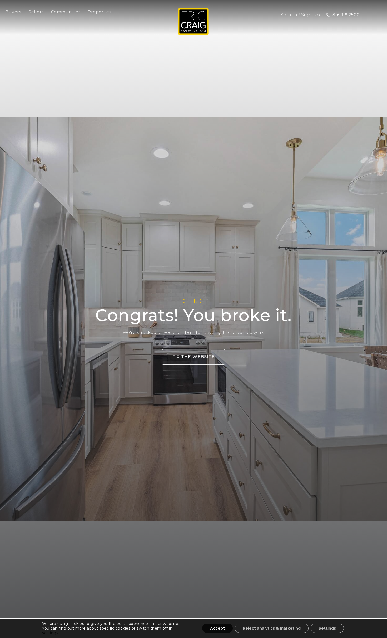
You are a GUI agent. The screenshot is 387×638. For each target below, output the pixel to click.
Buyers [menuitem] (13, 11)
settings (50, 633)
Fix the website (193, 356)
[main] (193, 319)
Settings (327, 628)
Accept (217, 628)
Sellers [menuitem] (36, 11)
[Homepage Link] (193, 21)
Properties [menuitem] (99, 11)
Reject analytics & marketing (272, 628)
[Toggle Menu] (374, 15)
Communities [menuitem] (66, 11)
